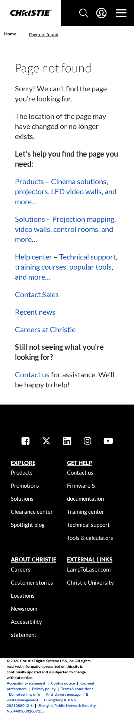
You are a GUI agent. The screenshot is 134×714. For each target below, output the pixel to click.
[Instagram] (87, 441)
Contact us (32, 374)
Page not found (43, 34)
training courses (40, 266)
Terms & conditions (77, 688)
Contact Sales (37, 294)
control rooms (75, 228)
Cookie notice (63, 683)
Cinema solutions (78, 181)
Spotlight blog (28, 524)
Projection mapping (83, 218)
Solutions (30, 218)
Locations (23, 595)
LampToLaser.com (89, 569)
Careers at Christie (45, 329)
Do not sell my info (24, 694)
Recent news (35, 311)
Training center (85, 511)
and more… (33, 276)
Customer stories (32, 582)
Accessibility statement (26, 683)
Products (29, 181)
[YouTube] (108, 441)
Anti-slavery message (63, 694)
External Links (89, 559)
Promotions (25, 485)
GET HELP (79, 462)
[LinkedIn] (67, 441)
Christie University (90, 582)
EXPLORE (23, 462)
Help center (33, 256)
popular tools (90, 266)
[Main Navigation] (121, 13)
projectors (31, 191)
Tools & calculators (90, 537)
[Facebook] (25, 441)
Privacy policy (43, 688)
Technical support (87, 256)
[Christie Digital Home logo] (30, 13)
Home (10, 34)
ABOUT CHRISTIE (33, 559)
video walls (32, 228)
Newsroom (24, 608)
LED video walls (76, 191)
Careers (21, 569)
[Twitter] (46, 441)
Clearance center (32, 511)
